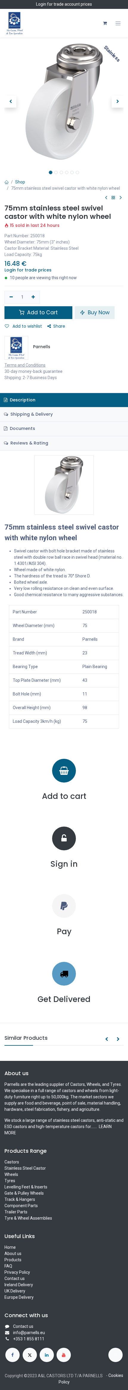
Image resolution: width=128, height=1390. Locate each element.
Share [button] (59, 326)
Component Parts (21, 1205)
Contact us (14, 1278)
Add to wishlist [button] (26, 326)
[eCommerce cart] (104, 23)
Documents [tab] (22, 428)
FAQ (8, 1266)
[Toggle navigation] (118, 23)
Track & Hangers (19, 1199)
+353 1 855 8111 (28, 1338)
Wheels (11, 1174)
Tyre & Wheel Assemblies (28, 1218)
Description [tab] (22, 400)
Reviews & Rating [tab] (28, 443)
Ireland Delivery (18, 1284)
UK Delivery (14, 1291)
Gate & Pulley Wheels (24, 1193)
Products (12, 1259)
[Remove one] (11, 297)
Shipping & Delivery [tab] (31, 414)
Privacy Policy (17, 1272)
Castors (11, 1162)
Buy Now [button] (98, 312)
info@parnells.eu (29, 1332)
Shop (20, 182)
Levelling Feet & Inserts (25, 1187)
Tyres (9, 1180)
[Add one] (33, 297)
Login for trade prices (27, 270)
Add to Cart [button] (42, 312)
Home (10, 1247)
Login (41, 4)
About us (12, 1253)
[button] (10, 102)
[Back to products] (113, 198)
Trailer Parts (15, 1212)
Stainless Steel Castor (25, 1168)
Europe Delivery (19, 1297)
